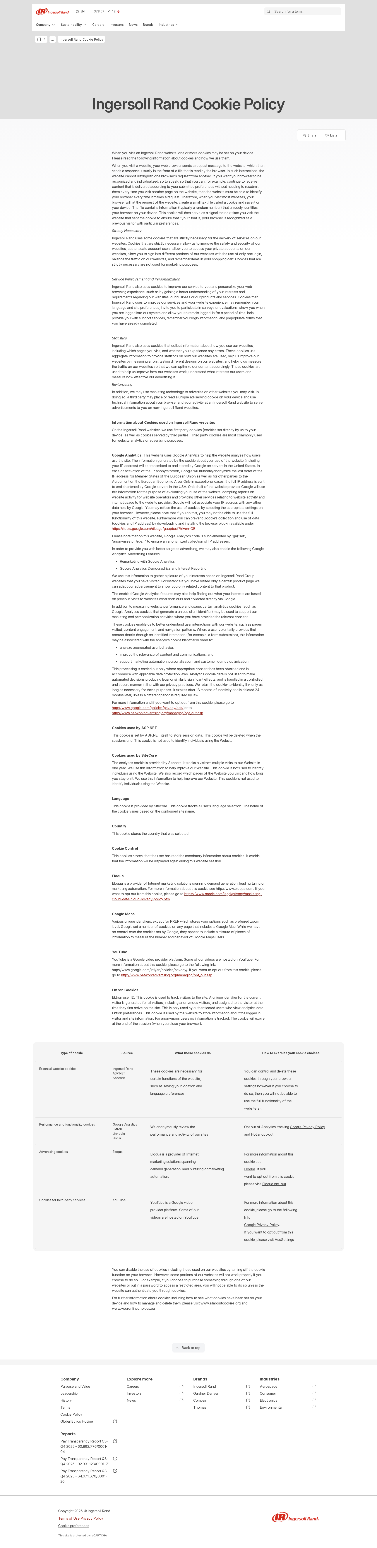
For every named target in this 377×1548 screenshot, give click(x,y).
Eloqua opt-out (274, 1184)
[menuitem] (46, 24)
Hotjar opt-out (262, 1134)
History (66, 1400)
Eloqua (249, 1169)
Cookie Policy (71, 1414)
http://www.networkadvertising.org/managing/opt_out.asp (157, 713)
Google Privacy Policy (307, 1127)
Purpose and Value (75, 1386)
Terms (65, 1407)
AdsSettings (284, 1239)
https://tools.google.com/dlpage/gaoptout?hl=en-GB (153, 528)
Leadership (69, 1393)
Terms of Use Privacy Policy (80, 1518)
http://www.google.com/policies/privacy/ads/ (147, 708)
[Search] (268, 11)
